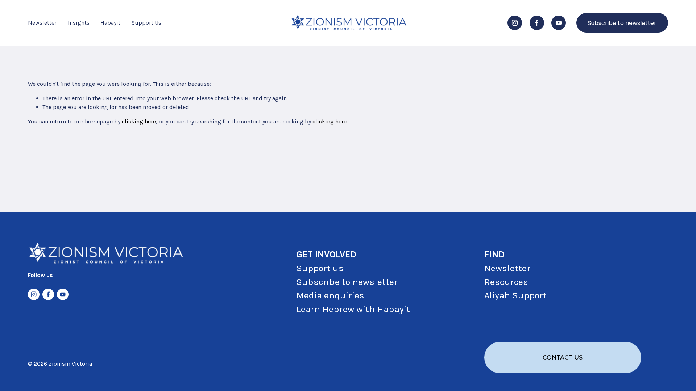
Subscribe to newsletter (622, 23)
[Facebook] (537, 23)
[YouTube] (558, 23)
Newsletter (42, 22)
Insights (79, 22)
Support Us (146, 22)
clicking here (139, 121)
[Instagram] (515, 23)
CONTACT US (563, 357)
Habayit (110, 22)
